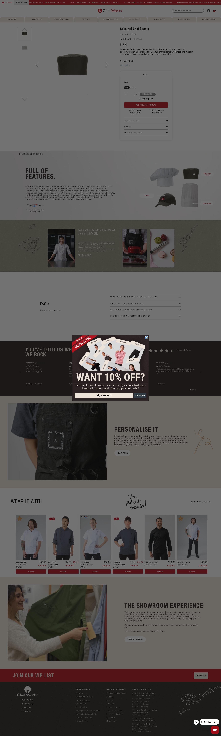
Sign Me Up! (103, 395)
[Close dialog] (146, 337)
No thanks (140, 395)
